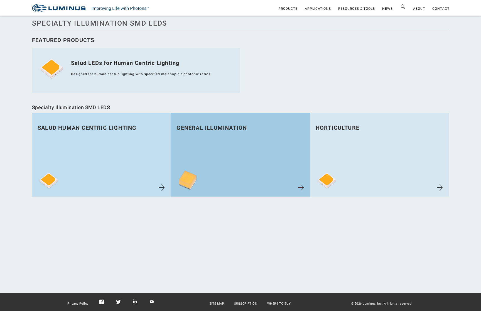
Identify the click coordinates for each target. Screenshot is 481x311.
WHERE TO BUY (279, 303)
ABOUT (419, 9)
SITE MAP (216, 303)
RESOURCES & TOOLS (356, 9)
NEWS (387, 9)
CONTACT (441, 9)
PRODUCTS (288, 9)
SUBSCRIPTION (245, 303)
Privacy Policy (77, 303)
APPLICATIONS (318, 9)
